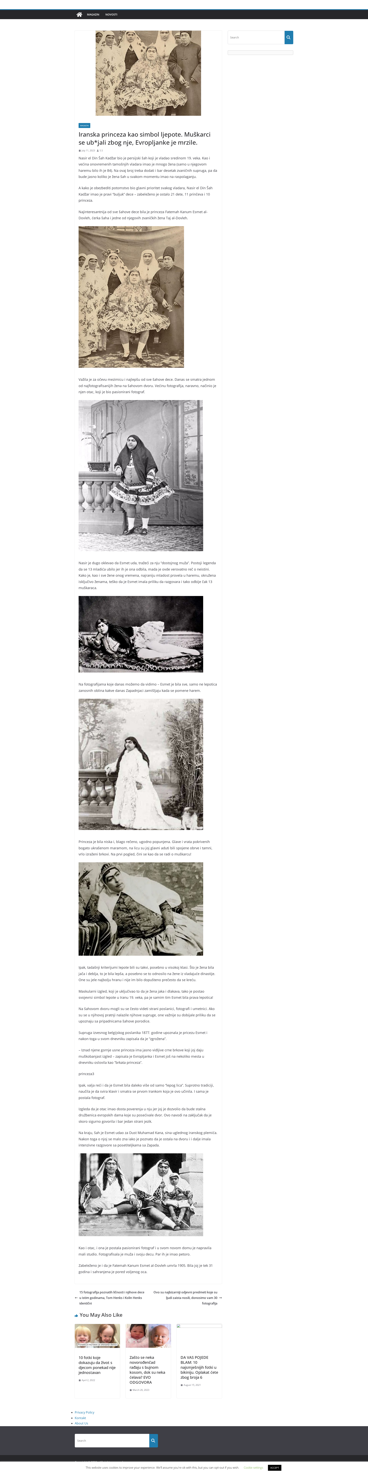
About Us (81, 1423)
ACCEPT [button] (274, 1467)
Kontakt (80, 1418)
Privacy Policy (84, 1412)
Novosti (111, 14)
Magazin (93, 14)
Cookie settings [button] (253, 1467)
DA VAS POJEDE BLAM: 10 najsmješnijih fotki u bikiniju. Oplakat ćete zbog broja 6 (199, 1367)
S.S (101, 150)
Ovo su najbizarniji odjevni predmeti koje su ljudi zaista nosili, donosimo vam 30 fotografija (185, 1297)
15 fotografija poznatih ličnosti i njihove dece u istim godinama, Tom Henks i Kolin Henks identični (111, 1297)
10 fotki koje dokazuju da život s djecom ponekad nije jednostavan (97, 1365)
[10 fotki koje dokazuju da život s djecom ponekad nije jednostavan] (97, 1327)
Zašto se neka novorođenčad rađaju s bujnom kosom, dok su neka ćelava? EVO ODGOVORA (147, 1370)
